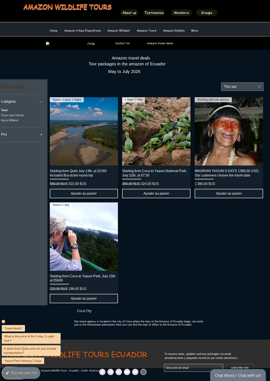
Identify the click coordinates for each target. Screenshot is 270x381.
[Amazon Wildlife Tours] (127, 372)
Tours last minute (12, 115)
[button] (118, 30)
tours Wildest (9, 120)
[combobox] (242, 86)
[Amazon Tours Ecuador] (119, 372)
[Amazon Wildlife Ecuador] (135, 372)
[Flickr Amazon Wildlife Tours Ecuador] (110, 372)
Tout (4, 110)
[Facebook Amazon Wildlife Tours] (102, 372)
